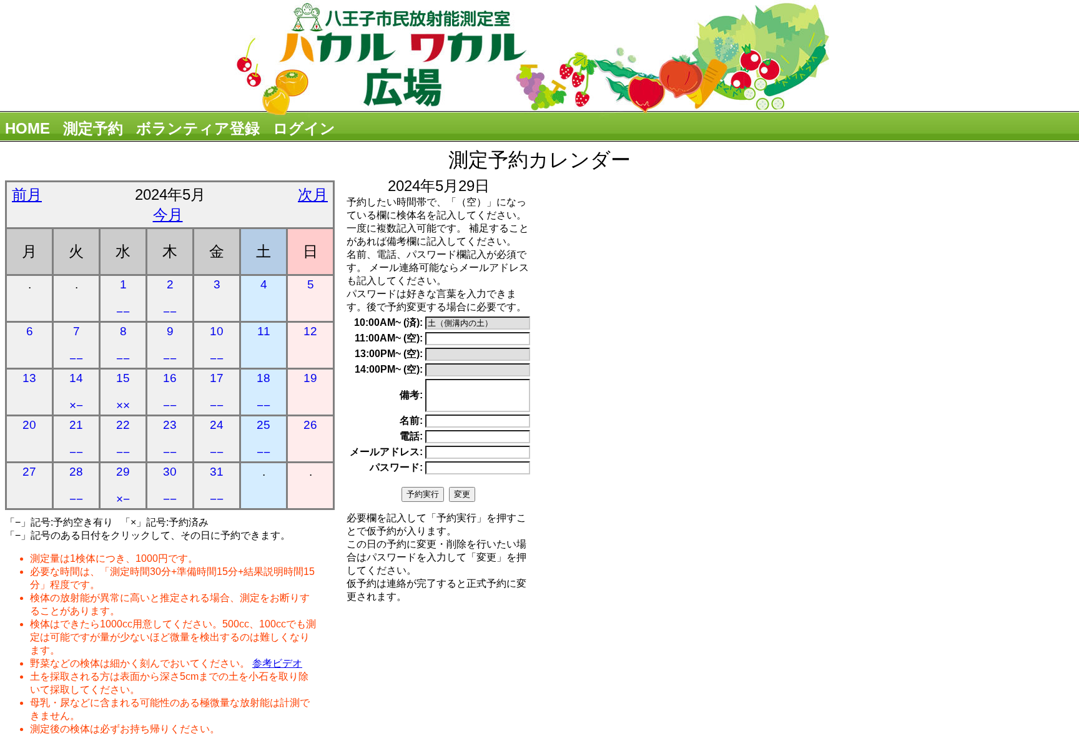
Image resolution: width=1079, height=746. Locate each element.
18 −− (263, 391)
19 (310, 378)
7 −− (76, 345)
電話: (411, 436)
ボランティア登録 (198, 128)
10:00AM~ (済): (388, 322)
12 (310, 331)
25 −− (263, 438)
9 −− (170, 345)
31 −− (217, 485)
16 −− (170, 391)
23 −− (170, 438)
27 (29, 471)
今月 (168, 214)
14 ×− (76, 391)
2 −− (170, 298)
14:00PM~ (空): (389, 369)
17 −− (217, 391)
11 (263, 331)
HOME (27, 128)
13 (29, 378)
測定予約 (93, 128)
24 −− (217, 438)
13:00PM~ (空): (389, 353)
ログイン (304, 128)
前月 (27, 194)
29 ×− (123, 485)
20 (29, 424)
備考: (411, 395)
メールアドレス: (386, 451)
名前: (411, 420)
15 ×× (123, 391)
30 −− (170, 485)
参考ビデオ (277, 663)
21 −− (76, 438)
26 (310, 424)
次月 (313, 194)
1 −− (123, 298)
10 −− (217, 345)
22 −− (123, 438)
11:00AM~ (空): (389, 338)
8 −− (123, 345)
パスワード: (396, 467)
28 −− (76, 485)
